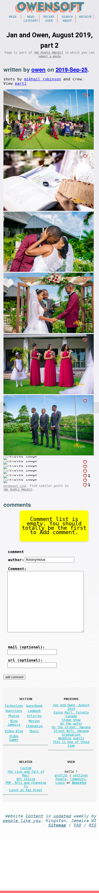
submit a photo (49, 56)
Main (12, 16)
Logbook (34, 711)
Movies (34, 721)
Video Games (13, 738)
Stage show (71, 720)
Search (67, 16)
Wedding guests (71, 738)
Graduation (71, 734)
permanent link (14, 486)
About (67, 20)
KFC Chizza (26, 779)
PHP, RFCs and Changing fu (26, 784)
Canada (71, 716)
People (61, 779)
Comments (77, 779)
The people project (48, 52)
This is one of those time (71, 743)
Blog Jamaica (13, 722)
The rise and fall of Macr (25, 773)
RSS (92, 825)
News (31, 16)
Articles (34, 716)
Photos (13, 716)
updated (62, 816)
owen (38, 69)
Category (30, 20)
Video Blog (14, 731)
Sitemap (57, 825)
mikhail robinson (42, 79)
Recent (49, 16)
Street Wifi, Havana (71, 731)
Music (34, 731)
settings (80, 775)
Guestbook (34, 706)
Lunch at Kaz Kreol (25, 790)
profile (61, 775)
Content (34, 816)
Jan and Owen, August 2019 (71, 707)
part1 (20, 83)
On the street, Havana (71, 727)
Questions (14, 711)
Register (79, 783)
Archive (85, 16)
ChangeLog (34, 726)
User (49, 20)
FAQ (77, 825)
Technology (14, 706)
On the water (71, 723)
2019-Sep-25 (71, 69)
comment (16, 552)
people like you (22, 820)
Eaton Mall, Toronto (71, 712)
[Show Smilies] (13, 635)
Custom (25, 768)
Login (60, 783)
